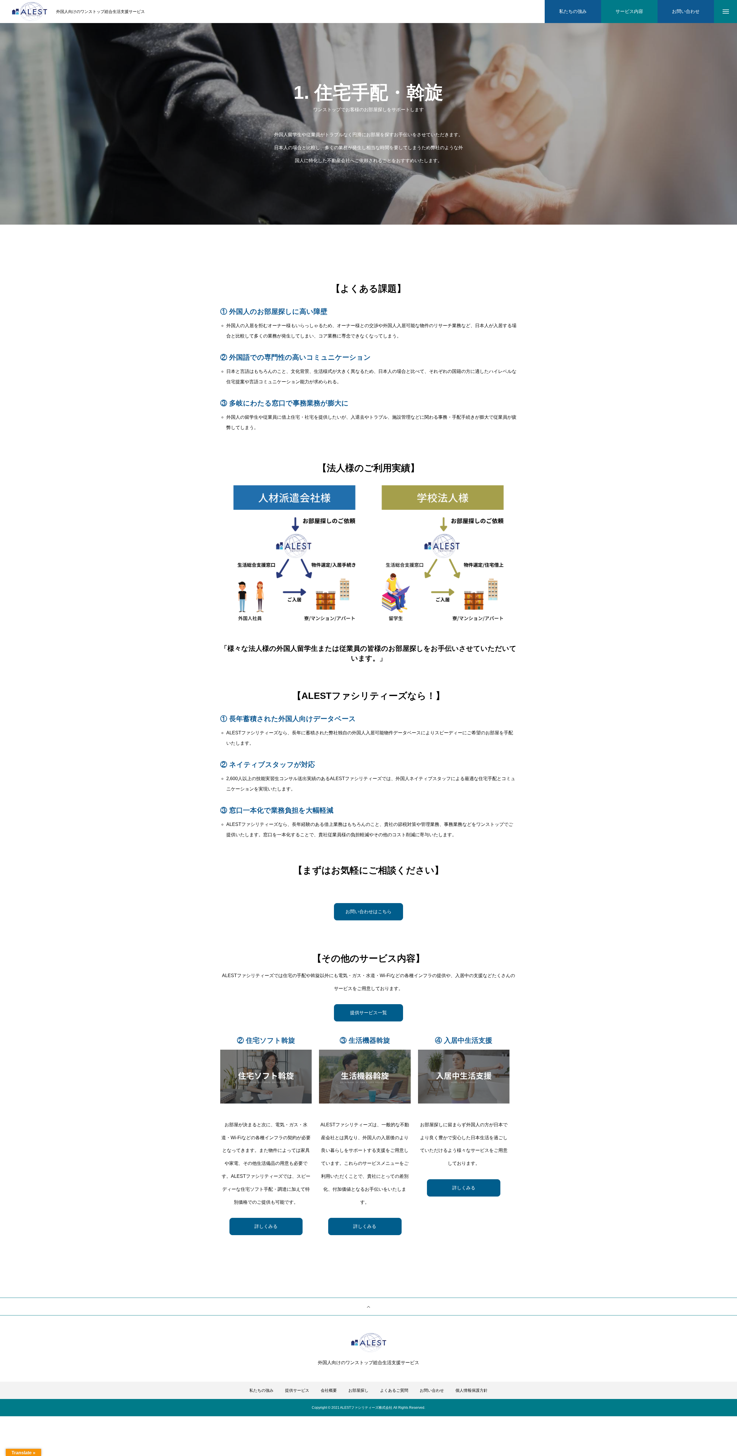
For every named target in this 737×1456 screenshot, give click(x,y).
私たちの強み (261, 1390)
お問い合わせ (432, 1390)
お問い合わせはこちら (368, 911)
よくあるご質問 (394, 1390)
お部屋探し (358, 1390)
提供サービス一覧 (368, 1012)
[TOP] (368, 1306)
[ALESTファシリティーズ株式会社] (30, 12)
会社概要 (329, 1390)
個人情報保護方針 (471, 1390)
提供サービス (297, 1390)
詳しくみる (266, 1226)
